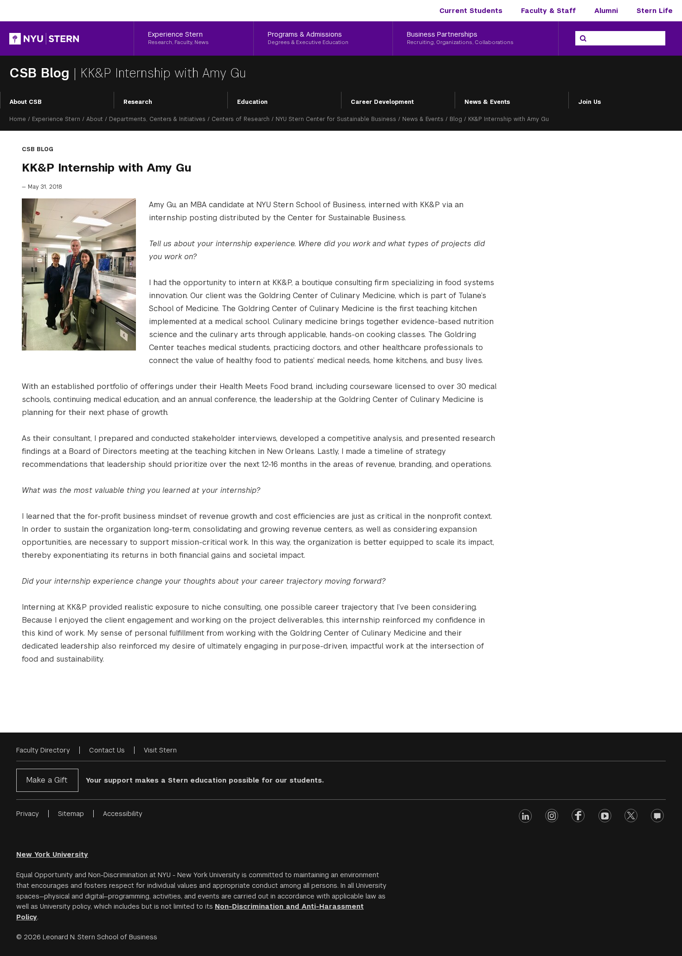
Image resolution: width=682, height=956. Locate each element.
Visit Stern (160, 750)
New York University (52, 854)
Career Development (382, 102)
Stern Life (655, 10)
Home (17, 119)
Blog (456, 119)
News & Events (487, 102)
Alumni (606, 10)
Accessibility (122, 813)
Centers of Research (241, 119)
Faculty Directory (43, 750)
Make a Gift (46, 780)
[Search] (583, 38)
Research (137, 102)
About (94, 119)
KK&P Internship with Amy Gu (163, 73)
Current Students (470, 10)
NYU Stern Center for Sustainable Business (336, 119)
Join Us (589, 102)
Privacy (27, 813)
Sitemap (71, 813)
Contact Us (107, 750)
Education (252, 102)
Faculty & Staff (548, 10)
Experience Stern (56, 119)
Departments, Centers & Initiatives (157, 119)
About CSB (26, 102)
